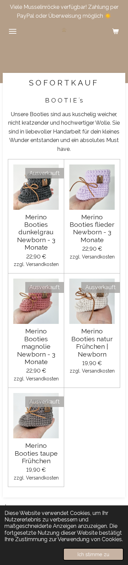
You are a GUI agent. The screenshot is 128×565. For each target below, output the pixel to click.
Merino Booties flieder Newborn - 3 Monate (92, 228)
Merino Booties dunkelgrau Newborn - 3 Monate (36, 232)
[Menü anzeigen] (12, 31)
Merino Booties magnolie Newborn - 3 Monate (36, 346)
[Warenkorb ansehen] (115, 31)
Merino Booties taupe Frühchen (36, 453)
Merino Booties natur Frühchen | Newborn (92, 342)
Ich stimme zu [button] (93, 554)
